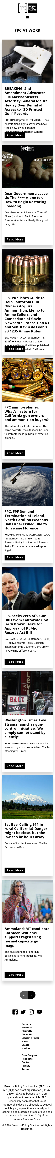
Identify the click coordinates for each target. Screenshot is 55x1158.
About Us (27, 1034)
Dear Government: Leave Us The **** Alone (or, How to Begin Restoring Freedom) (26, 199)
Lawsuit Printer (30, 1038)
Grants (25, 1045)
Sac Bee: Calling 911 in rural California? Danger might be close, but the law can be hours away (26, 830)
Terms (25, 1069)
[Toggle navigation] (27, 17)
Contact (26, 1062)
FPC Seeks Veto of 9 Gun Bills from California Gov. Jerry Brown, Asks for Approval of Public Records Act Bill (27, 624)
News (25, 1041)
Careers (26, 1024)
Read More (14, 135)
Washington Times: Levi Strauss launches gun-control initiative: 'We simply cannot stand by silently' (25, 728)
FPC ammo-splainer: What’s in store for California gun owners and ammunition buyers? (27, 413)
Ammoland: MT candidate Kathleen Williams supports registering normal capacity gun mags (27, 937)
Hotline (26, 1048)
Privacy (26, 1065)
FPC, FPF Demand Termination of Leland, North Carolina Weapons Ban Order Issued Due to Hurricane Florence (26, 519)
